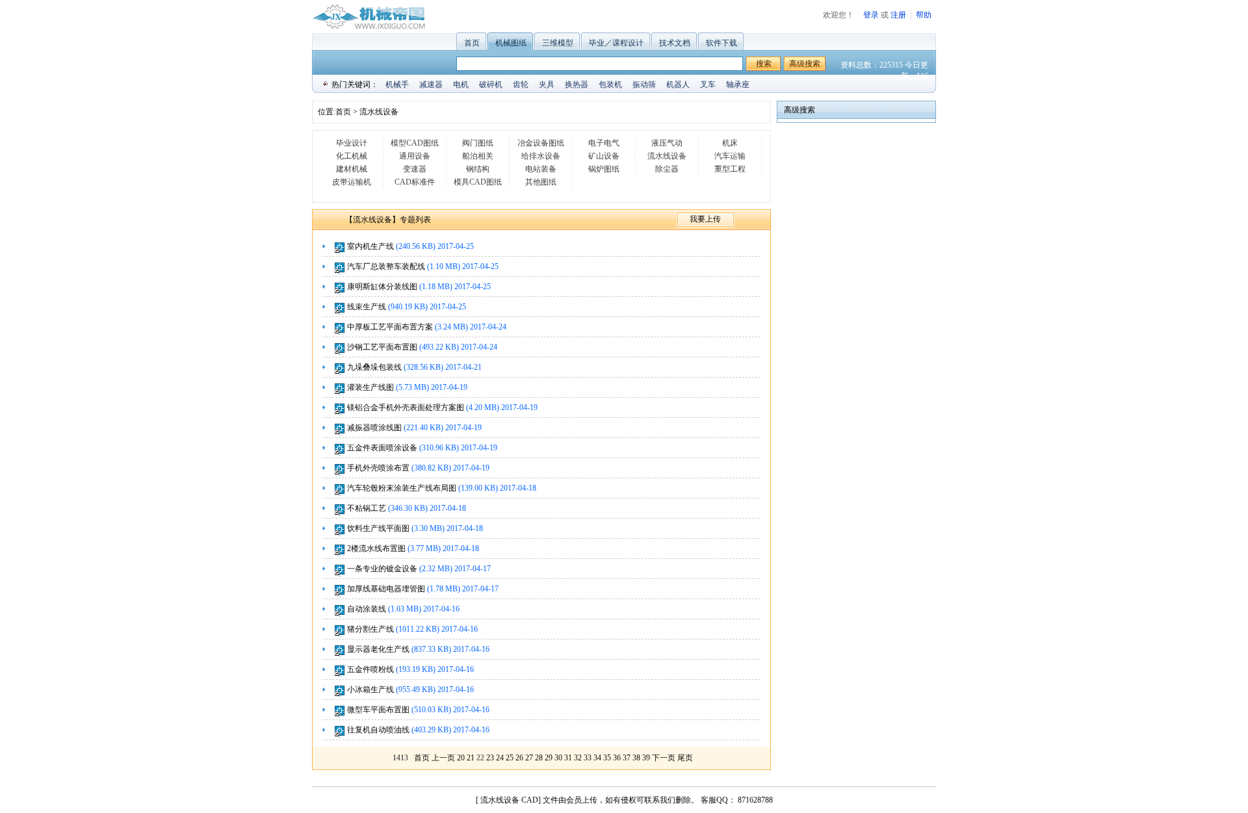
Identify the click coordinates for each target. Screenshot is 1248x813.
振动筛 (644, 84)
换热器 (576, 84)
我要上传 (705, 219)
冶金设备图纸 (540, 143)
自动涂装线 (366, 608)
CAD (529, 800)
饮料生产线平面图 (378, 528)
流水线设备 (378, 111)
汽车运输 (730, 156)
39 (646, 757)
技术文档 (674, 42)
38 (636, 757)
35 (607, 757)
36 (617, 757)
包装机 (610, 84)
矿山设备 (603, 156)
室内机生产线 (370, 246)
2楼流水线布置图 (376, 548)
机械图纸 (510, 42)
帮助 (923, 14)
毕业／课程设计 (616, 42)
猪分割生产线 (370, 629)
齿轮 (520, 84)
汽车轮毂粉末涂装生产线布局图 (402, 488)
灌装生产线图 (370, 387)
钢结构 (477, 169)
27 (529, 757)
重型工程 (730, 169)
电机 (461, 84)
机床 (730, 143)
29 (548, 757)
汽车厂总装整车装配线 (386, 266)
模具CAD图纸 (478, 182)
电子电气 (603, 143)
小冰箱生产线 (370, 689)
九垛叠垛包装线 (374, 367)
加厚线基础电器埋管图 (386, 588)
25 (510, 757)
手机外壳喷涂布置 (378, 467)
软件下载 (721, 42)
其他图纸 (540, 182)
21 (470, 757)
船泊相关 (477, 156)
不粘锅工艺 (366, 508)
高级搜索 (804, 63)
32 (578, 757)
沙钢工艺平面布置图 (382, 347)
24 (500, 757)
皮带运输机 (351, 182)
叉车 (708, 84)
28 (539, 757)
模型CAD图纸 (415, 143)
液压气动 (666, 143)
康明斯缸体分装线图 (382, 286)
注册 (898, 14)
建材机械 (351, 169)
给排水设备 (540, 156)
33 (588, 757)
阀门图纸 (477, 143)
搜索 (764, 63)
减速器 (431, 84)
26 (519, 757)
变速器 (414, 169)
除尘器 (667, 169)
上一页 (443, 757)
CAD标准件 (415, 182)
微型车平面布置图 (378, 709)
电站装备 (540, 169)
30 (558, 757)
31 (568, 757)
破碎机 (490, 84)
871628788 (754, 800)
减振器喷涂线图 (374, 427)
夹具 (546, 84)
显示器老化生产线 (378, 649)
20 (461, 757)
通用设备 (414, 156)
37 (626, 757)
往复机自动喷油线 (378, 729)
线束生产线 (366, 306)
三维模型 (557, 42)
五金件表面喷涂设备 (382, 447)
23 (490, 757)
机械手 (397, 84)
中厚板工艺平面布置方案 (390, 326)
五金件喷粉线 (370, 669)
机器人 (678, 84)
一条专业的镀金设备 (382, 568)
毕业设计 (351, 143)
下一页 (663, 757)
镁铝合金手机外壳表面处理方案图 (405, 407)
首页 (472, 42)
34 (597, 757)
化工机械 (351, 156)
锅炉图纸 (603, 169)
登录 (871, 14)
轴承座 (737, 84)
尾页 (685, 757)
